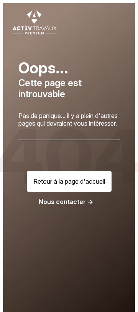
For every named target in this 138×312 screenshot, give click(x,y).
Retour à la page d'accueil (69, 181)
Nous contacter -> (66, 202)
